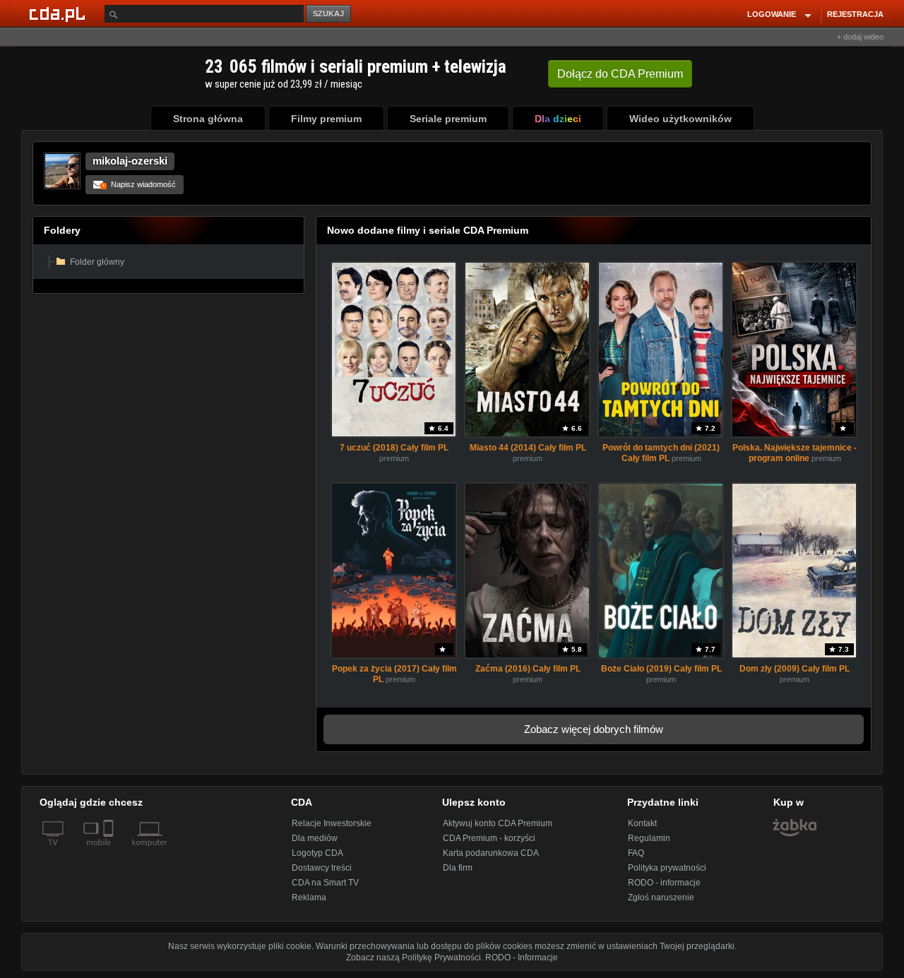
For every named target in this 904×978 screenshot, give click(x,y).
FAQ (636, 853)
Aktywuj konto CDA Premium (497, 823)
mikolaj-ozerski (130, 161)
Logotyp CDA (317, 853)
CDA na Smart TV (325, 883)
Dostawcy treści (322, 868)
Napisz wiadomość (139, 184)
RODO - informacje (664, 883)
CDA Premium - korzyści (489, 838)
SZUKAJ (328, 13)
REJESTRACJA (855, 14)
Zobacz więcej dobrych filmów (593, 729)
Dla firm (457, 868)
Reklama (309, 897)
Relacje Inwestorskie (331, 823)
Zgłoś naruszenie (661, 897)
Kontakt (642, 823)
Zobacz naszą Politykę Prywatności (413, 957)
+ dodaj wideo (860, 36)
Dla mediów (315, 838)
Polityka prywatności (667, 868)
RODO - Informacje (521, 957)
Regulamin (649, 838)
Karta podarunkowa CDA (491, 853)
